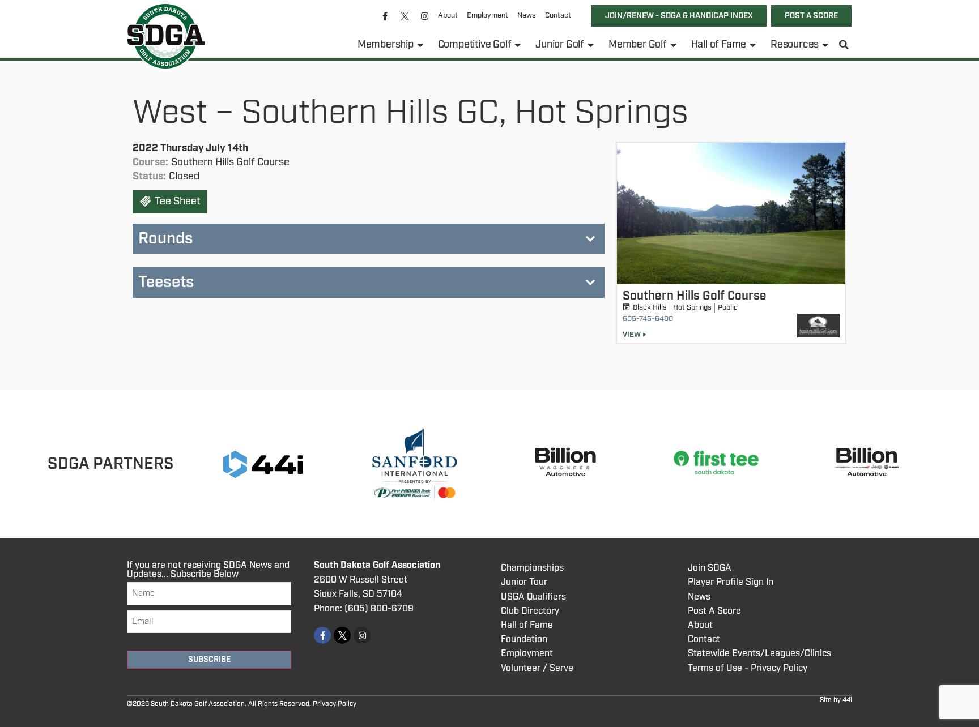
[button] (844, 44)
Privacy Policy (334, 704)
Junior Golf (559, 45)
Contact (558, 15)
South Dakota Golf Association (377, 565)
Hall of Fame (719, 45)
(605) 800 (366, 609)
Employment (487, 15)
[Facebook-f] (385, 15)
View (632, 335)
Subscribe (209, 660)
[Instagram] (424, 15)
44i (847, 700)
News (526, 15)
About (448, 15)
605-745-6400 (648, 319)
